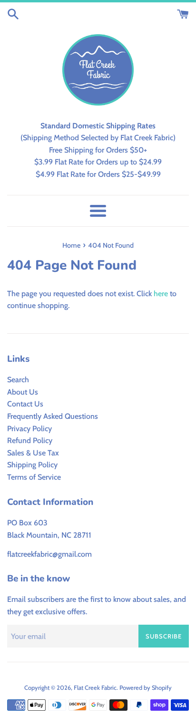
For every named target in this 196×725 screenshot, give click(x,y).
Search (18, 379)
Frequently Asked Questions (52, 416)
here (161, 293)
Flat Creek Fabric (95, 687)
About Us (22, 391)
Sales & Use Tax (33, 452)
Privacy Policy (29, 428)
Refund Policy (29, 440)
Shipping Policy (32, 464)
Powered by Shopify (145, 687)
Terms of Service (34, 477)
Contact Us (25, 403)
